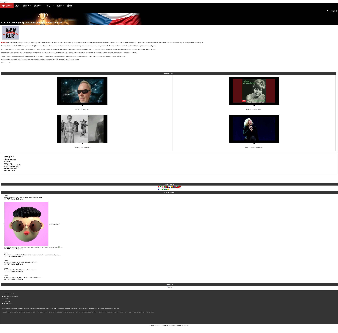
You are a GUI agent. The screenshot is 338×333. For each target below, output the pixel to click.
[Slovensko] (180, 187)
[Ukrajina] (168, 189)
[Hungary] (166, 189)
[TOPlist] (169, 287)
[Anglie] (176, 186)
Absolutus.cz (185, 325)
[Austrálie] (158, 189)
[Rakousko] (176, 187)
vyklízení (7, 158)
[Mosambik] (164, 187)
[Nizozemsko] (166, 187)
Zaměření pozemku (10, 159)
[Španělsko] (180, 186)
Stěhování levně (9, 156)
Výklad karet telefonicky (11, 166)
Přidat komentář (5, 63)
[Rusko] (166, 186)
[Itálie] (178, 186)
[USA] (162, 186)
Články (6, 298)
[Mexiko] (168, 186)
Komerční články (8, 303)
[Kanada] (162, 187)
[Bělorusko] (162, 189)
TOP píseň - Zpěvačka (15, 199)
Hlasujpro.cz (4, 2)
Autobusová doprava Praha (12, 165)
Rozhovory (7, 301)
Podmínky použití (9, 294)
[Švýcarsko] (178, 187)
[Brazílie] (164, 186)
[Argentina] (158, 187)
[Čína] (158, 186)
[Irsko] (160, 189)
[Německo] (172, 186)
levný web (7, 161)
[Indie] (160, 186)
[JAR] (164, 189)
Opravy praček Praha (10, 168)
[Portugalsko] (172, 187)
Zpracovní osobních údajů (11, 296)
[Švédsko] (174, 187)
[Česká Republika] (170, 187)
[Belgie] (168, 187)
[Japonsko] (170, 186)
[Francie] (174, 186)
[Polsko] (160, 187)
